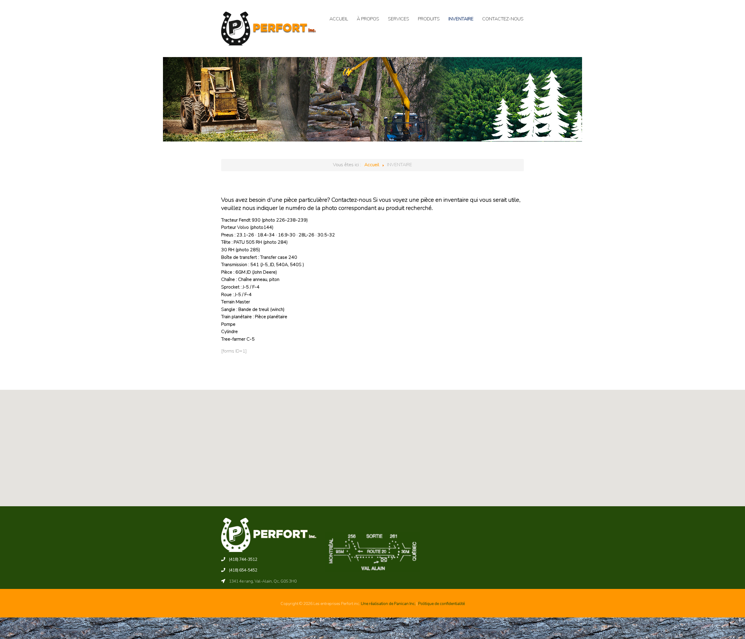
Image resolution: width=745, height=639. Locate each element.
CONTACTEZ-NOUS (503, 19)
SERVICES (398, 19)
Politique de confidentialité (441, 603)
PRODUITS (429, 19)
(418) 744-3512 (243, 559)
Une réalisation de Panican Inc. (388, 603)
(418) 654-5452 (243, 570)
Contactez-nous (351, 200)
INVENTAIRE (460, 19)
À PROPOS (368, 19)
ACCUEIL (338, 19)
